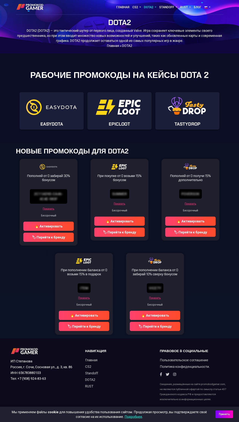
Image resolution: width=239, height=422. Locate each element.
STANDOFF (167, 7)
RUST (184, 7)
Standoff (91, 373)
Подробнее (133, 417)
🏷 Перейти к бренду (48, 237)
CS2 (135, 7)
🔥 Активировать (49, 226)
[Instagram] (174, 374)
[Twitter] (167, 374)
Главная (122, 7)
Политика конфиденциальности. (185, 367)
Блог (197, 7)
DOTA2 (149, 7)
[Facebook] (161, 374)
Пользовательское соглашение (184, 360)
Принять (224, 414)
